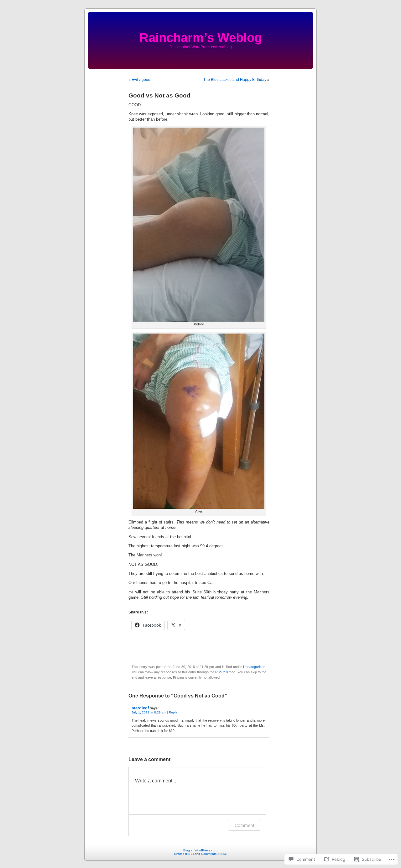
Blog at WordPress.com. (200, 850)
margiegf (140, 708)
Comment (244, 825)
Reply (173, 712)
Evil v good (141, 79)
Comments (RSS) (213, 853)
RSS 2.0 (221, 672)
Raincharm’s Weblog (200, 38)
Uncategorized (254, 667)
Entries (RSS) (184, 853)
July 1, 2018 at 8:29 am (149, 712)
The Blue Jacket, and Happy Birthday (234, 79)
